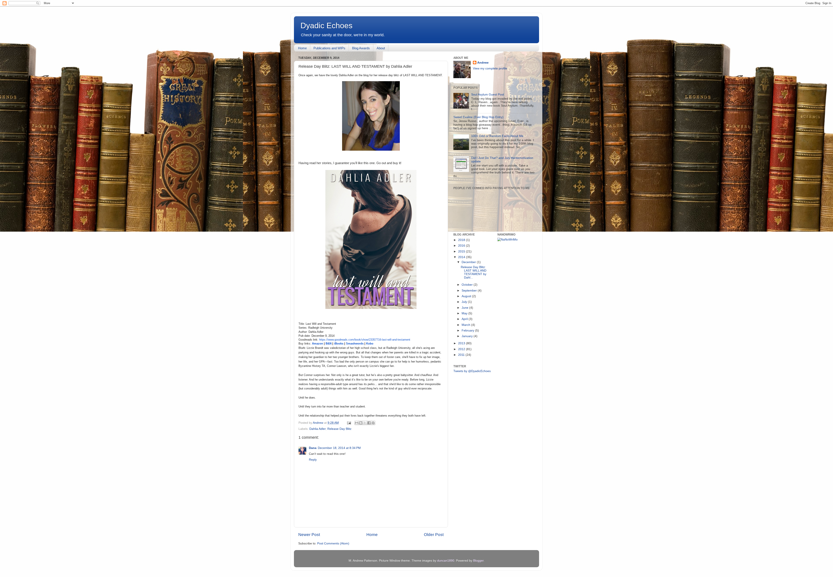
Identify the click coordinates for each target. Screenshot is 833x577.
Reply (313, 459)
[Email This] (356, 423)
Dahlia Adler (317, 428)
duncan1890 (445, 560)
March (466, 324)
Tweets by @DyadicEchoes (472, 371)
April (465, 319)
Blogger (478, 560)
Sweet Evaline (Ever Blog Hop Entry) (478, 117)
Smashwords (354, 343)
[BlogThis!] (361, 423)
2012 (462, 349)
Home (302, 48)
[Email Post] (349, 422)
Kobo (369, 343)
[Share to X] (365, 423)
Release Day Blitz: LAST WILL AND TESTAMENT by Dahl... (473, 272)
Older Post (434, 534)
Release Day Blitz (339, 428)
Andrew (483, 62)
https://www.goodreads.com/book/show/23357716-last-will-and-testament (364, 339)
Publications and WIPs (329, 48)
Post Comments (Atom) (333, 543)
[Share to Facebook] (369, 423)
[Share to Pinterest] (373, 423)
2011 (462, 354)
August (467, 296)
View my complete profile (490, 68)
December (469, 262)
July (465, 301)
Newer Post (309, 534)
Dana (312, 448)
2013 (462, 343)
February (468, 330)
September (470, 290)
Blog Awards (361, 48)
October (468, 284)
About (381, 48)
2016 (462, 245)
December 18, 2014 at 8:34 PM (339, 448)
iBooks (338, 343)
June (465, 307)
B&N (328, 343)
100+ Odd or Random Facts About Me (497, 136)
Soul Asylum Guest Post (487, 94)
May (465, 313)
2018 (462, 240)
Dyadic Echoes (326, 25)
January (468, 336)
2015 (462, 251)
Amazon (318, 343)
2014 (462, 257)
